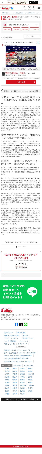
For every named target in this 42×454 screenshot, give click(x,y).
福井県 (30, 377)
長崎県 (7, 394)
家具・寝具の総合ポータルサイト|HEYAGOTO (20, 353)
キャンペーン (24, 341)
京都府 (22, 382)
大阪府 (30, 382)
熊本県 (14, 394)
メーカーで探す (17, 365)
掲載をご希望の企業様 (11, 335)
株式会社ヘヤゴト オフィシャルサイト (17, 350)
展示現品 (25, 29)
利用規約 (26, 335)
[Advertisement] (21, 422)
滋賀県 (14, 382)
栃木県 (22, 371)
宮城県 (30, 368)
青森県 (14, 368)
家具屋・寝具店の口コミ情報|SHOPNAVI (18, 356)
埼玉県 (7, 374)
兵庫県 (7, 385)
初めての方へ (8, 332)
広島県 (14, 388)
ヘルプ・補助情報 (10, 341)
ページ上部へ (22, 246)
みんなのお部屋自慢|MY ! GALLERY (16, 358)
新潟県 (7, 377)
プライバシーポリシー (11, 338)
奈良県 (14, 385)
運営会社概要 (21, 332)
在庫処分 (16, 29)
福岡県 (22, 391)
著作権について (28, 338)
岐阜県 (14, 380)
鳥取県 (31, 385)
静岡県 (22, 380)
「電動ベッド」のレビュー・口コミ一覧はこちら (21, 242)
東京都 (22, 374)
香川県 (30, 388)
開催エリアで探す (7, 365)
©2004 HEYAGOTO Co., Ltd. (21, 446)
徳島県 (22, 388)
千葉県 (14, 374)
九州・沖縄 (39, 13)
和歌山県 (23, 385)
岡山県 (7, 388)
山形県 (7, 371)
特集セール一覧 (9, 344)
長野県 (7, 380)
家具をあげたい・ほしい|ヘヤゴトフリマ (18, 361)
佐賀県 (30, 391)
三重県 (7, 382)
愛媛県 (7, 391)
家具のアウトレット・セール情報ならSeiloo (12, 13)
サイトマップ (22, 344)
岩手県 (22, 368)
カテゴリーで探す (28, 365)
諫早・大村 (7, 29)
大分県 (22, 394)
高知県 (14, 391)
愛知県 (30, 380)
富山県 (14, 377)
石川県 (22, 377)
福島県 (14, 371)
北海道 (7, 368)
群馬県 (30, 371)
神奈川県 (31, 374)
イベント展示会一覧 (30, 13)
